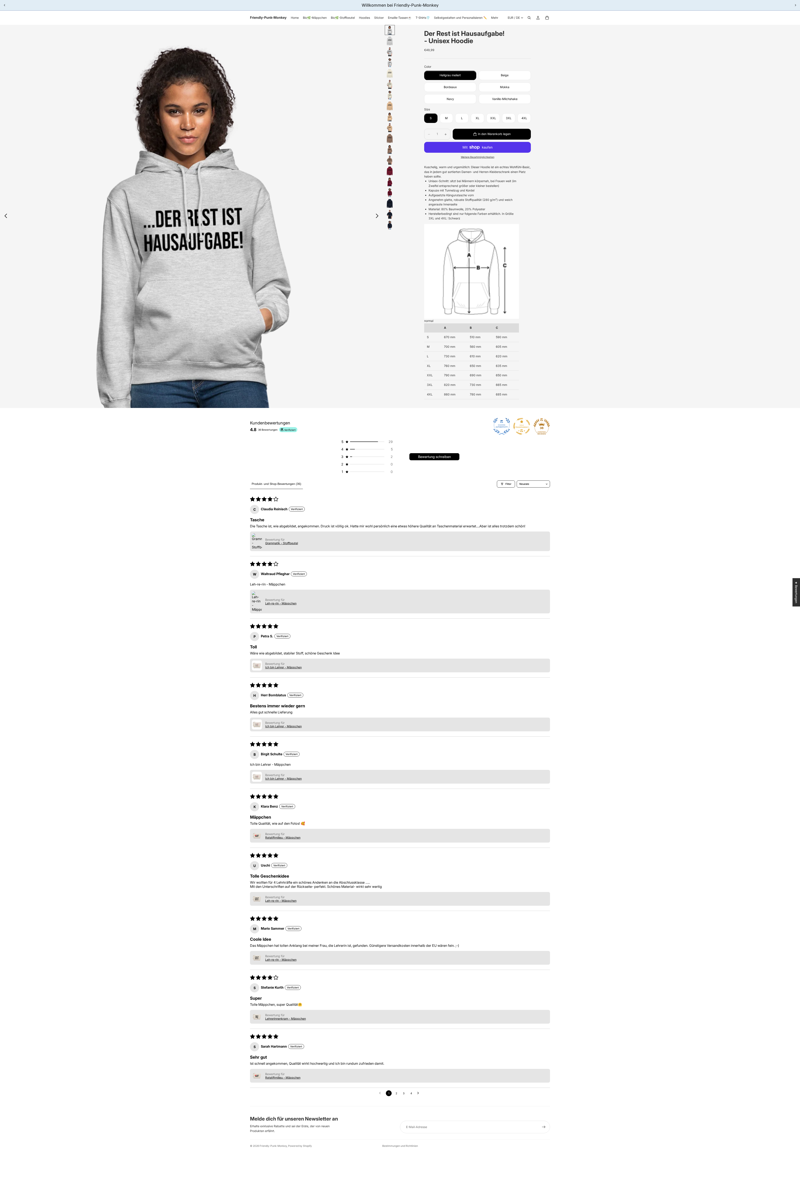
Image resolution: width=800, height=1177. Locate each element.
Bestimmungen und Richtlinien (400, 1145)
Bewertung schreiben (434, 457)
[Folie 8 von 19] (389, 105)
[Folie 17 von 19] (389, 203)
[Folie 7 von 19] (389, 95)
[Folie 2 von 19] (389, 40)
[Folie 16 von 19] (389, 192)
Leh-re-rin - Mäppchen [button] (280, 603)
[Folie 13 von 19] (389, 160)
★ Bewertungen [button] (796, 592)
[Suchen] (529, 17)
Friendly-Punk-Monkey (273, 1145)
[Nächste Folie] (795, 5)
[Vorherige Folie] (4, 5)
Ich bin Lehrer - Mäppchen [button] (283, 667)
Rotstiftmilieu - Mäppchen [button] (282, 837)
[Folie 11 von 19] (389, 138)
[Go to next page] (419, 1093)
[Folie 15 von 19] (389, 181)
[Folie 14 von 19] (389, 170)
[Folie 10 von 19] (389, 127)
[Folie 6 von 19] (389, 84)
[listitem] (494, 18)
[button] (367, 442)
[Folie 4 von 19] (389, 62)
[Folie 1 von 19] (389, 30)
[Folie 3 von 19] (389, 51)
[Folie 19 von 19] (389, 225)
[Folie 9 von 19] (389, 116)
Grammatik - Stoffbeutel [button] (281, 543)
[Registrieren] (543, 1127)
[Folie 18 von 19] (389, 214)
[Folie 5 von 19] (389, 73)
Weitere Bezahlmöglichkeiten (477, 157)
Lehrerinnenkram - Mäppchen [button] (285, 1018)
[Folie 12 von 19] (389, 149)
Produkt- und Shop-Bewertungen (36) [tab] (276, 483)
